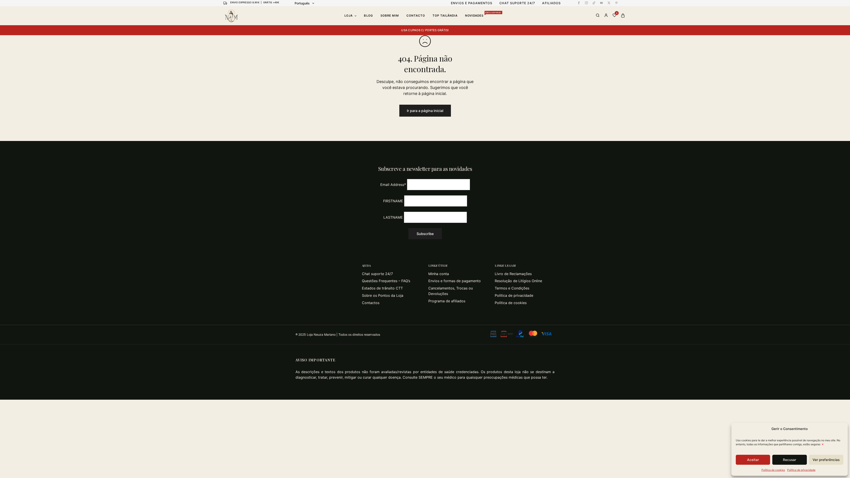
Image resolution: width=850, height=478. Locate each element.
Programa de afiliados (446, 301)
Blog (368, 15)
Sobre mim (390, 15)
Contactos (370, 303)
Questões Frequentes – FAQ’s (386, 281)
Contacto (415, 15)
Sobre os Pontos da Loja (382, 295)
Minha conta (438, 274)
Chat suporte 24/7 (377, 274)
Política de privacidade (801, 470)
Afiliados (551, 3)
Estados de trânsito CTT (382, 288)
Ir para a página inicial (425, 110)
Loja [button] (348, 15)
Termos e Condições (512, 288)
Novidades (483, 15)
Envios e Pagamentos (471, 3)
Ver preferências (826, 460)
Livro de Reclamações (513, 274)
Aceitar (753, 460)
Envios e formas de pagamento (454, 281)
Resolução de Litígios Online (518, 281)
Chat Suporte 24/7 (517, 3)
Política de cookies (773, 470)
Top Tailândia (445, 15)
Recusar (789, 460)
